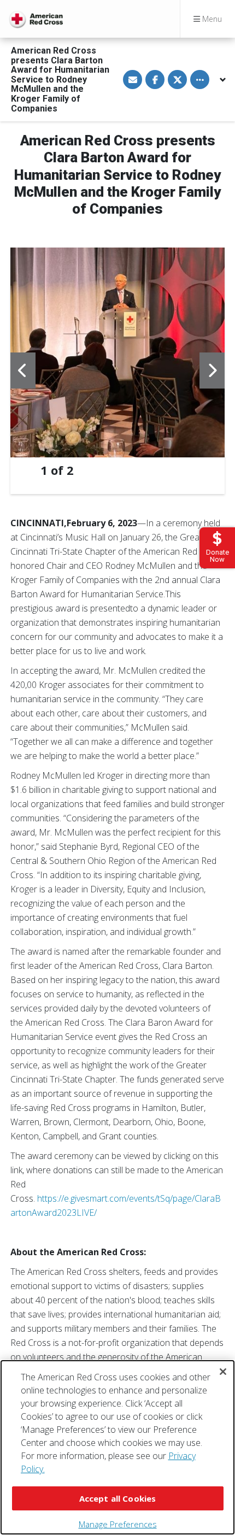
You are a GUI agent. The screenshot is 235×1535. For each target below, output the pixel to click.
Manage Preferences (118, 1524)
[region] (117, 1447)
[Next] (212, 370)
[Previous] (23, 370)
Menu (211, 19)
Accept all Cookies (117, 1498)
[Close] (223, 1372)
